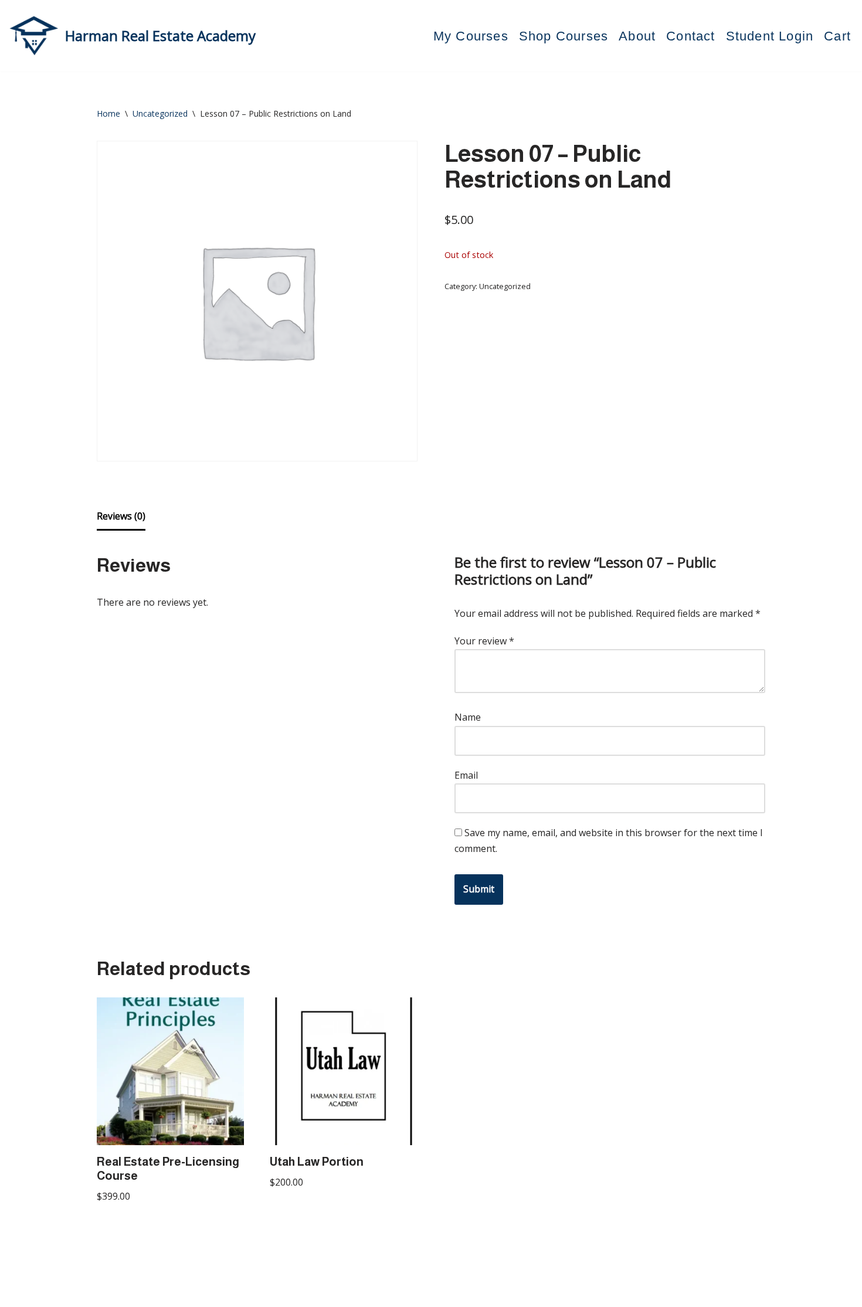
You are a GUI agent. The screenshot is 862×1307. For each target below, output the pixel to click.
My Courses (470, 36)
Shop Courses (563, 36)
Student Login (770, 36)
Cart (837, 36)
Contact (690, 36)
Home (108, 113)
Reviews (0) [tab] (121, 516)
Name (467, 717)
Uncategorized (160, 113)
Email (466, 775)
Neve (108, 1291)
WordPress (208, 1291)
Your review (484, 640)
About (637, 36)
